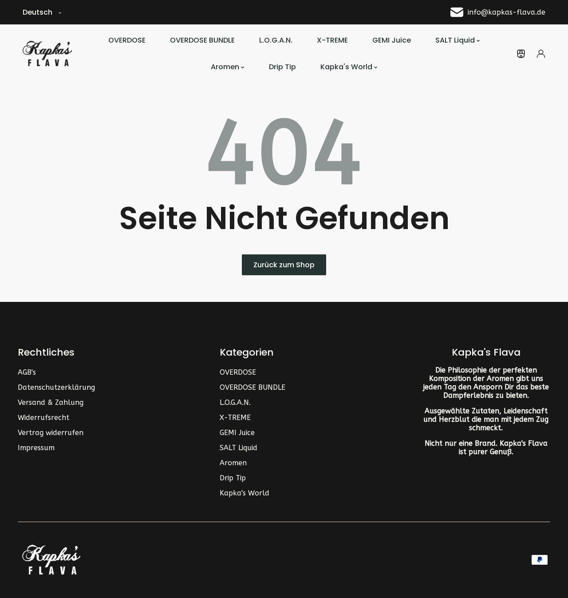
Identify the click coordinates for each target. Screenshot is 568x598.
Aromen (233, 463)
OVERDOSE (238, 372)
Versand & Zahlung (50, 402)
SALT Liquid (238, 448)
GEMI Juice (237, 432)
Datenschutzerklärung (56, 387)
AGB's (27, 372)
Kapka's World (244, 493)
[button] (521, 53)
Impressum (36, 448)
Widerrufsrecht (43, 417)
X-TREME (235, 417)
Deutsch (37, 12)
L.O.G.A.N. (235, 402)
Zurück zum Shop (284, 265)
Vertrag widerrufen (50, 432)
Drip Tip (233, 478)
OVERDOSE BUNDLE (252, 387)
